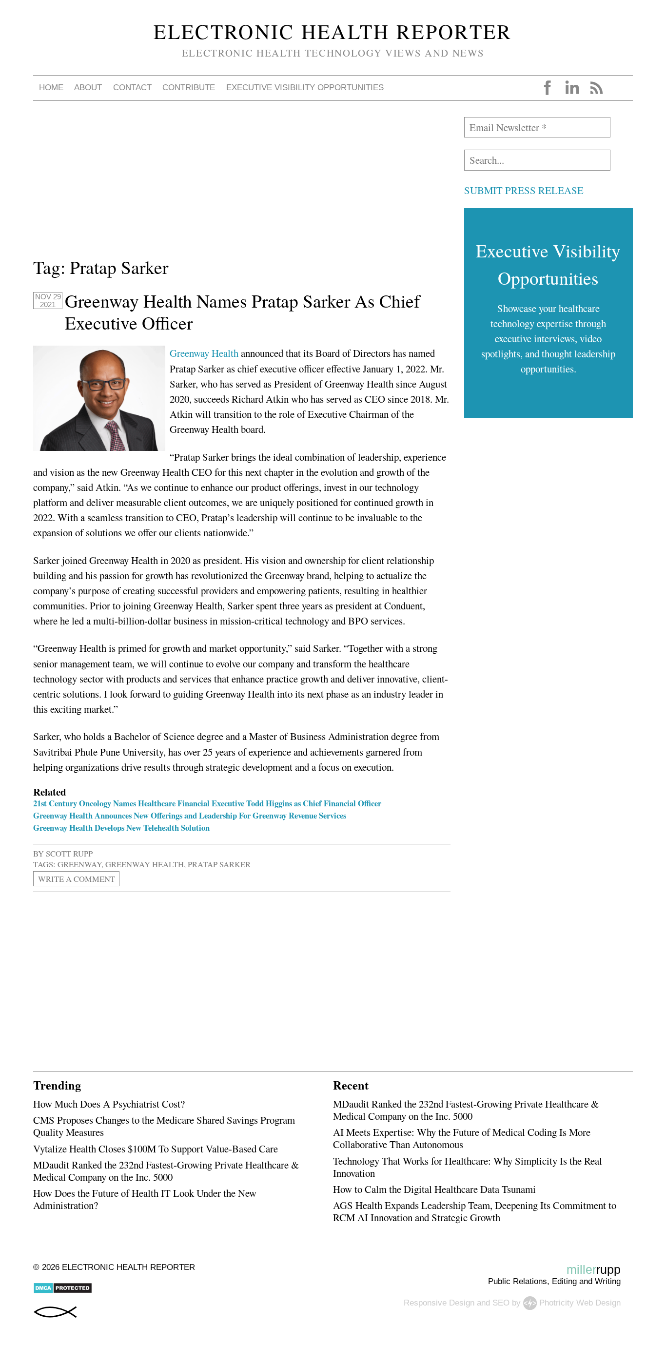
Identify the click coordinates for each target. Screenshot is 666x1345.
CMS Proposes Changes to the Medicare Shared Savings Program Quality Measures (164, 1126)
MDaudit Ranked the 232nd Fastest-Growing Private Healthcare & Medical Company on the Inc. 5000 (166, 1171)
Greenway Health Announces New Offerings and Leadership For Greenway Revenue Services (189, 815)
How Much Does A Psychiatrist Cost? (109, 1104)
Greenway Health (204, 353)
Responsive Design (439, 1302)
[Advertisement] (242, 185)
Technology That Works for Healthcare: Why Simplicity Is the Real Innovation (467, 1167)
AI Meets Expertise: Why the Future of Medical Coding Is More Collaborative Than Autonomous (461, 1138)
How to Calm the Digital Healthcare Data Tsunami (434, 1189)
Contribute (188, 87)
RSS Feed (596, 87)
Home (51, 87)
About (88, 87)
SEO (500, 1302)
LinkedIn (572, 87)
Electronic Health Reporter (333, 31)
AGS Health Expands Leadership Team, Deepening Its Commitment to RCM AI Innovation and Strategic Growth (474, 1211)
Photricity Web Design (580, 1302)
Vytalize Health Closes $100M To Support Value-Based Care (155, 1148)
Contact (132, 87)
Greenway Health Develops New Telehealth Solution (121, 827)
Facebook (547, 87)
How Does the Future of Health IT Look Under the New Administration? (144, 1199)
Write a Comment (76, 878)
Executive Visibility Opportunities (305, 87)
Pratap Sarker (219, 864)
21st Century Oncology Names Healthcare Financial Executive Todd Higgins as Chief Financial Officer (207, 803)
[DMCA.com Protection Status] (62, 1291)
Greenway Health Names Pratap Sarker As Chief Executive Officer (242, 312)
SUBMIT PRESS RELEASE (524, 190)
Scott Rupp (69, 853)
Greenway (79, 864)
